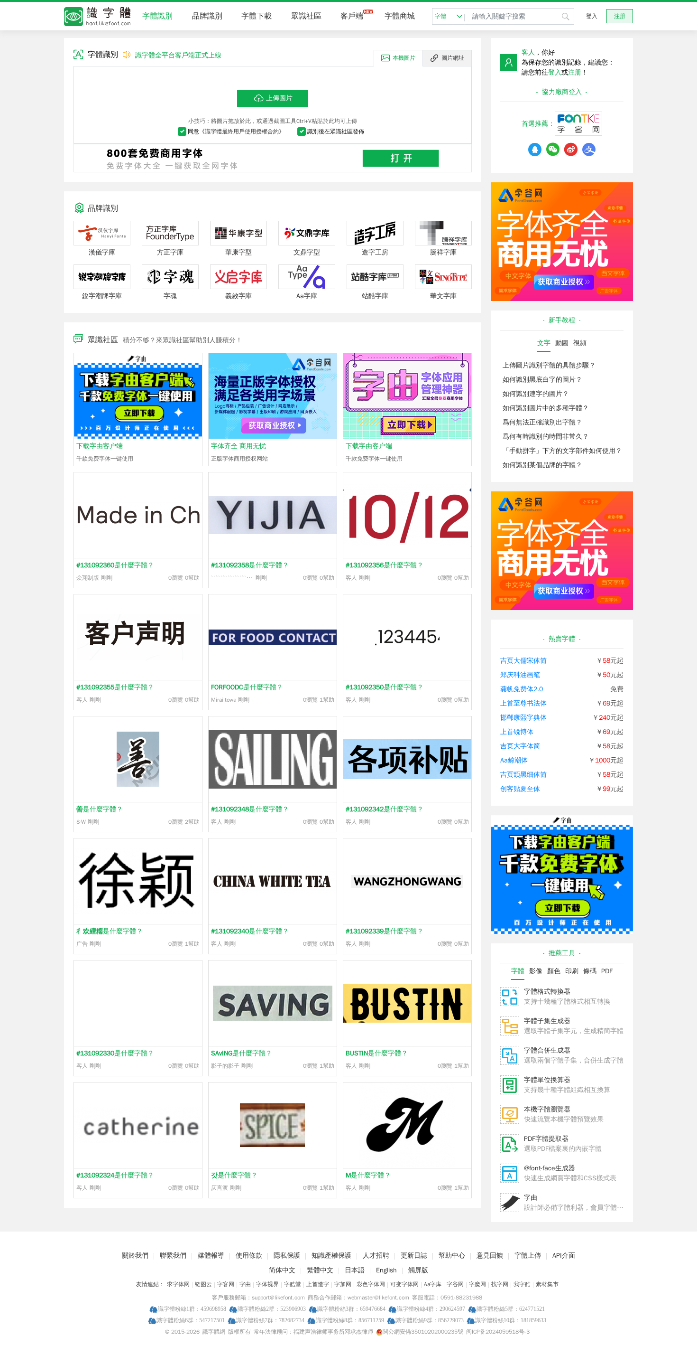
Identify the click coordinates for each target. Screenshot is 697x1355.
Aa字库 (432, 1284)
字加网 (342, 1284)
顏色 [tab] (553, 971)
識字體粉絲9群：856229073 (429, 1320)
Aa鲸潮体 (514, 760)
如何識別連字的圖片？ (536, 394)
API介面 (563, 1255)
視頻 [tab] (580, 343)
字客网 (225, 1284)
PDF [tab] (607, 971)
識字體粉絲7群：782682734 (270, 1320)
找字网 (499, 1284)
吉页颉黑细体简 (523, 775)
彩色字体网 (371, 1284)
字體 (440, 16)
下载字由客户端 (99, 446)
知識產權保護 (331, 1255)
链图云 (203, 1284)
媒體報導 (211, 1255)
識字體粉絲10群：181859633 (510, 1320)
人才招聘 (376, 1255)
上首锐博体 (516, 732)
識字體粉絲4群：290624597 (431, 1309)
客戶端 (351, 16)
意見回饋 (490, 1255)
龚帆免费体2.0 (521, 689)
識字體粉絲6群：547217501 (190, 1320)
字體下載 (256, 16)
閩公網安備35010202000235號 (423, 1332)
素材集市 (547, 1284)
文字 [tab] (543, 343)
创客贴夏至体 (520, 789)
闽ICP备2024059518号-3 (498, 1332)
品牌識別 (207, 16)
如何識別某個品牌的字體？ (542, 465)
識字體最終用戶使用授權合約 (242, 131)
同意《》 (236, 131)
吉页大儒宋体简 (523, 661)
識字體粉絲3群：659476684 (351, 1309)
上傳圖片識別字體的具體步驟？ (549, 365)
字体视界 (267, 1284)
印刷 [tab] (571, 971)
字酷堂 (292, 1284)
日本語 (355, 1270)
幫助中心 (452, 1255)
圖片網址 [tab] (452, 58)
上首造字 (317, 1284)
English (386, 1270)
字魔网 (477, 1284)
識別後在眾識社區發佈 (335, 131)
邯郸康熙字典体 (523, 718)
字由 (530, 1198)
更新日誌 (414, 1255)
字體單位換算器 (547, 1080)
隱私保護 (287, 1255)
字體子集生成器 (547, 1021)
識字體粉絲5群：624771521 (511, 1309)
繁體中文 (320, 1270)
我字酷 (522, 1284)
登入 (591, 16)
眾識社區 (306, 16)
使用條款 (249, 1255)
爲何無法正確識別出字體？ (542, 422)
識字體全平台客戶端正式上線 (178, 55)
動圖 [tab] (562, 343)
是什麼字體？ (115, 565)
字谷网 (455, 1284)
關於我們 (135, 1255)
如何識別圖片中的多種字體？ (546, 408)
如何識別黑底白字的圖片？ (542, 380)
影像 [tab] (535, 971)
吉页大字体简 (520, 746)
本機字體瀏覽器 (547, 1109)
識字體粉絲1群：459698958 (192, 1309)
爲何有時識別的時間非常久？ (546, 437)
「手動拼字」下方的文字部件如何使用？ (562, 451)
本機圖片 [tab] (404, 58)
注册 (619, 16)
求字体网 (178, 1284)
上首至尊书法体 (523, 703)
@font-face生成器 (549, 1168)
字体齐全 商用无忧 (238, 446)
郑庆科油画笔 (520, 675)
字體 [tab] (517, 971)
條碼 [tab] (589, 971)
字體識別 (157, 16)
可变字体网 (404, 1284)
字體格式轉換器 (547, 992)
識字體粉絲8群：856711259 (350, 1320)
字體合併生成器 (547, 1050)
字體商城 (400, 16)
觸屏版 (418, 1270)
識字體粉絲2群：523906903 (272, 1309)
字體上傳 (527, 1255)
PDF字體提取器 (546, 1139)
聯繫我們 (173, 1255)
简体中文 (282, 1270)
